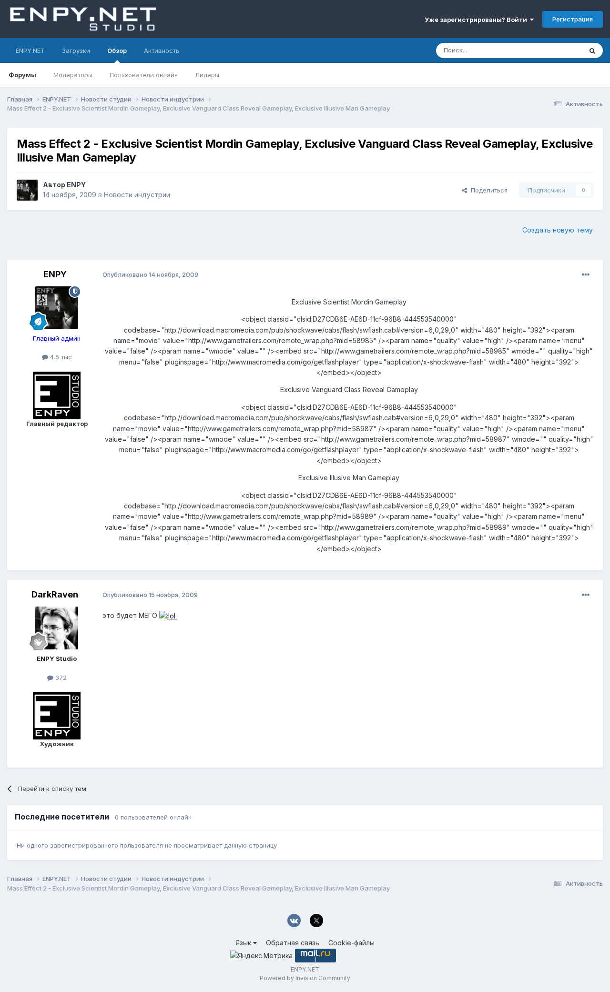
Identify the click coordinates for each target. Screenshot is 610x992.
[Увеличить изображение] (168, 615)
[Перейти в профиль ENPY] (27, 190)
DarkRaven (54, 594)
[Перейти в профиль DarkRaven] (56, 628)
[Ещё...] (585, 275)
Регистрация (572, 19)
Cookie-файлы (351, 943)
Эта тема (556, 50)
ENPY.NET (30, 50)
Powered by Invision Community (305, 978)
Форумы (22, 75)
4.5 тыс (60, 357)
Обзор (117, 50)
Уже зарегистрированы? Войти (477, 19)
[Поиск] (592, 50)
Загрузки (76, 50)
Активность (161, 50)
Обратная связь (292, 943)
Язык (244, 943)
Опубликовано (150, 274)
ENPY (76, 185)
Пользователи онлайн (144, 75)
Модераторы (72, 75)
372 (60, 677)
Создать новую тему (557, 230)
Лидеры (207, 75)
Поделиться (487, 190)
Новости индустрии (137, 195)
